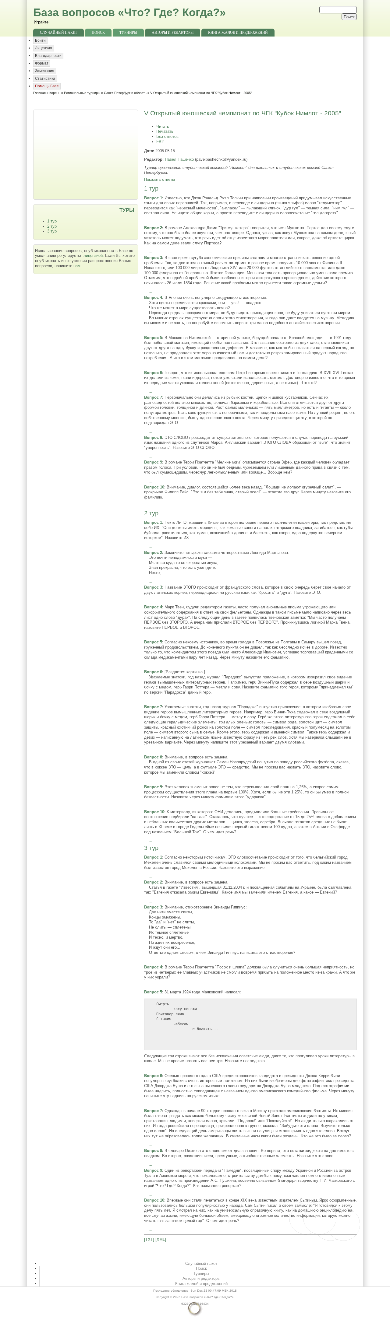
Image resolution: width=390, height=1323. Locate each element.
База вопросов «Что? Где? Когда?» (129, 12)
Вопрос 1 (153, 198)
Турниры (128, 32)
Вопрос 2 (153, 228)
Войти (40, 40)
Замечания (44, 71)
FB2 (160, 141)
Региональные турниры (82, 93)
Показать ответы (159, 179)
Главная (39, 93)
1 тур (52, 221)
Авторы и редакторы (172, 32)
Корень (54, 93)
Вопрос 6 (153, 372)
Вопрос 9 (153, 462)
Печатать (164, 131)
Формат (41, 63)
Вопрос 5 (153, 337)
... (150, 221)
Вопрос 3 (153, 257)
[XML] (160, 1239)
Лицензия (43, 48)
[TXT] (149, 1239)
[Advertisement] (86, 154)
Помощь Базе (47, 86)
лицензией (93, 255)
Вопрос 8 (153, 437)
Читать (162, 126)
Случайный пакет (58, 32)
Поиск (98, 32)
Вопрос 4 (153, 297)
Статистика (45, 78)
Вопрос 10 (154, 487)
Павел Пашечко (179, 159)
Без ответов (167, 136)
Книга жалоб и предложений (238, 32)
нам (76, 266)
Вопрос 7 (153, 397)
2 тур (52, 226)
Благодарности (48, 56)
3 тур (52, 231)
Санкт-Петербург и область (125, 93)
